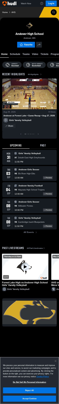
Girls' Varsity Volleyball (20, 120)
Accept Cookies (29, 399)
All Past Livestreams (35, 248)
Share (10, 126)
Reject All (29, 390)
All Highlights (33, 74)
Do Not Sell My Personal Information (29, 382)
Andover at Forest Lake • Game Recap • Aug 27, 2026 (29, 115)
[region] (29, 380)
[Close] (55, 361)
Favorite (28, 45)
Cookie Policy (43, 376)
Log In (51, 3)
